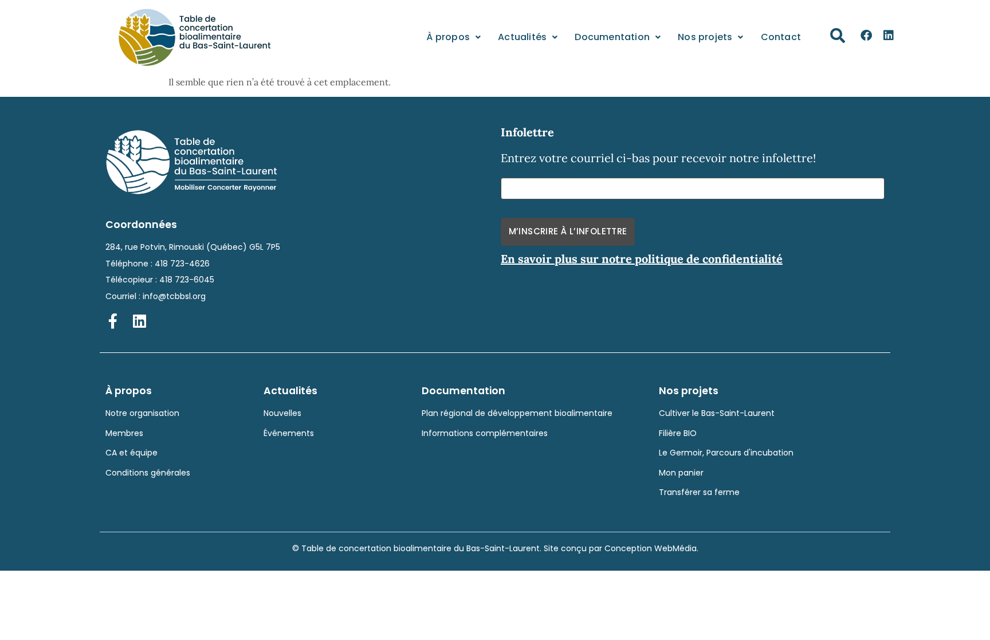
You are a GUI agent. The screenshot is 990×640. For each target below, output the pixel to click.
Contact (781, 37)
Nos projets (705, 37)
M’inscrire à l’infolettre (568, 231)
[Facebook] (866, 35)
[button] (837, 35)
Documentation (612, 37)
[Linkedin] (888, 35)
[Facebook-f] (112, 320)
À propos (448, 37)
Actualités (522, 37)
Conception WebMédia (650, 548)
